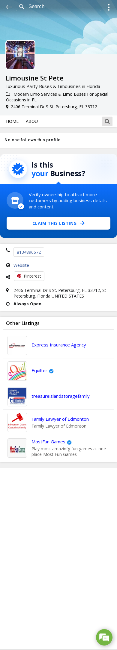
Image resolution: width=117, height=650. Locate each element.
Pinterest (32, 276)
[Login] (109, 8)
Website (21, 265)
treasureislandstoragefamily (61, 396)
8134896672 (29, 252)
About (33, 121)
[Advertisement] (59, 558)
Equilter (39, 370)
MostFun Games (48, 442)
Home (12, 121)
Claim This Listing (54, 223)
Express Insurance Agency (59, 345)
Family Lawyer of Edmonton (60, 419)
